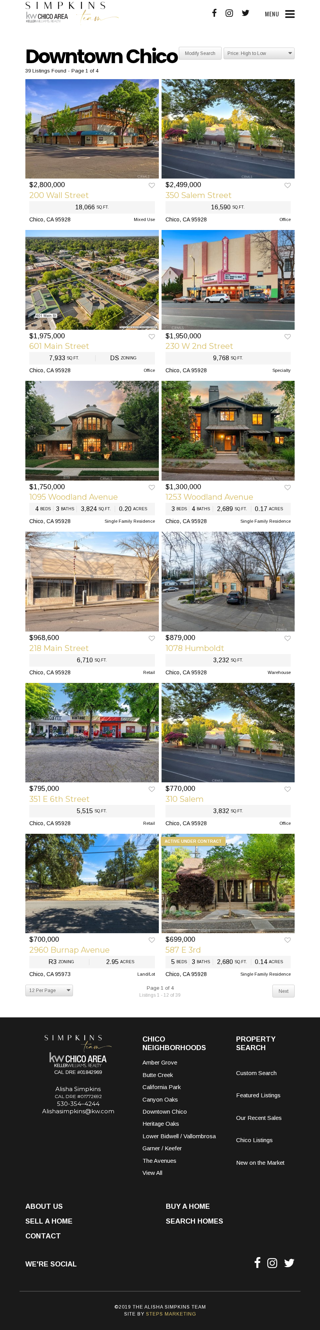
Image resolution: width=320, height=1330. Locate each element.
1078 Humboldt (194, 648)
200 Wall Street (59, 195)
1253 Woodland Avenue (209, 497)
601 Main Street (59, 346)
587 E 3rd (183, 950)
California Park (161, 1087)
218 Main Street (59, 648)
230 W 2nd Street (199, 346)
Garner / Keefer (162, 1148)
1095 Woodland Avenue (73, 497)
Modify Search (200, 53)
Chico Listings (254, 1140)
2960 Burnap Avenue (69, 950)
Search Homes (194, 1221)
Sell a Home (49, 1221)
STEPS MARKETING (171, 1314)
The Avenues (159, 1160)
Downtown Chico (164, 1111)
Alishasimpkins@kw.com (78, 1111)
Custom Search (256, 1073)
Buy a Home (188, 1206)
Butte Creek (157, 1075)
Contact (43, 1236)
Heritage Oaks (160, 1123)
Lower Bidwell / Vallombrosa (179, 1136)
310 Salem (184, 799)
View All (152, 1172)
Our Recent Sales (259, 1117)
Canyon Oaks (160, 1099)
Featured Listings (258, 1095)
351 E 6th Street (59, 799)
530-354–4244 (78, 1103)
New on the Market (260, 1162)
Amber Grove (159, 1062)
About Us (44, 1206)
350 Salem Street (198, 195)
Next (283, 991)
